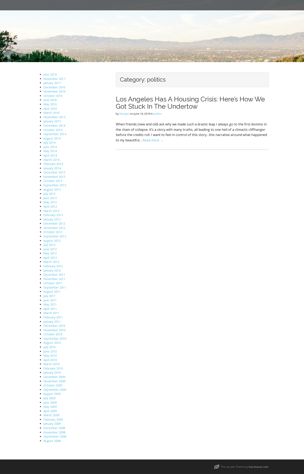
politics (157, 113)
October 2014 (52, 130)
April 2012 (50, 258)
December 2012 (54, 223)
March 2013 (51, 211)
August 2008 (52, 441)
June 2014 (50, 147)
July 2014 (49, 142)
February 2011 (53, 317)
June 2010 (50, 351)
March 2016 (51, 113)
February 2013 (53, 215)
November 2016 (54, 91)
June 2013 (50, 198)
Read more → (152, 140)
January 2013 (52, 219)
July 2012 (49, 245)
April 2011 (50, 309)
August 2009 (52, 394)
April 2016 (50, 109)
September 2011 (54, 287)
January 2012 (52, 270)
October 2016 (52, 96)
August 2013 (52, 189)
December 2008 (54, 428)
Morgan (124, 113)
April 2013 (50, 206)
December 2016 (54, 87)
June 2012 (50, 249)
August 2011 (52, 292)
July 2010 (49, 347)
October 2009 (52, 385)
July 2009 (49, 398)
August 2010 (52, 343)
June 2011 (50, 300)
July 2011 (49, 296)
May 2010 (50, 355)
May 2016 (50, 104)
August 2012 (52, 241)
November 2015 (54, 117)
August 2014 (52, 138)
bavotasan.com (258, 467)
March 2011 (51, 313)
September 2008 (54, 436)
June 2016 (50, 100)
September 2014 (54, 134)
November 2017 (54, 79)
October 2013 (52, 181)
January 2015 (52, 121)
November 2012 (54, 228)
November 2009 (54, 381)
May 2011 (50, 304)
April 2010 (50, 360)
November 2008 (54, 432)
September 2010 (54, 338)
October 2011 (52, 283)
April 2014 (50, 155)
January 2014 (52, 168)
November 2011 (54, 279)
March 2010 (51, 364)
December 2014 (54, 126)
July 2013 (49, 194)
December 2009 (54, 377)
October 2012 (52, 232)
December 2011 (54, 275)
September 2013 (54, 185)
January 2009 (52, 424)
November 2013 (54, 177)
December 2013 (54, 172)
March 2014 (51, 160)
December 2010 (54, 326)
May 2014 (50, 151)
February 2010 (53, 368)
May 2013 (50, 202)
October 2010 (52, 334)
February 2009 (53, 419)
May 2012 (50, 253)
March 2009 (51, 415)
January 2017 (52, 83)
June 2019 (50, 74)
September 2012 (54, 236)
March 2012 (51, 262)
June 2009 (50, 402)
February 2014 (53, 164)
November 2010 (54, 330)
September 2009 (54, 390)
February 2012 (53, 266)
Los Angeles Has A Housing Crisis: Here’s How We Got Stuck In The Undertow (190, 102)
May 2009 (50, 407)
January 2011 (52, 322)
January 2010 (52, 372)
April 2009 (50, 411)
